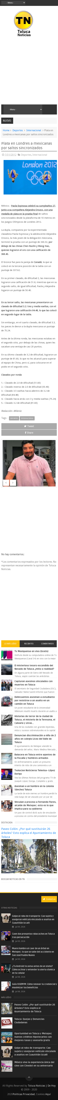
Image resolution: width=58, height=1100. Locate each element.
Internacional (33, 130)
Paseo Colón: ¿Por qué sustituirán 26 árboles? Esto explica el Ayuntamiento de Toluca (28, 833)
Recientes (29, 644)
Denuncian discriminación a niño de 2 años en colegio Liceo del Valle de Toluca (35, 739)
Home (6, 130)
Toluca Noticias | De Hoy (42, 1085)
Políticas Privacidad (24, 1094)
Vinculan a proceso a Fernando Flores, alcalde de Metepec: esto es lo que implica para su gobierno (35, 805)
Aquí (48, 1094)
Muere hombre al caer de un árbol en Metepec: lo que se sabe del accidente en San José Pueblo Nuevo (33, 952)
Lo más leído (10, 644)
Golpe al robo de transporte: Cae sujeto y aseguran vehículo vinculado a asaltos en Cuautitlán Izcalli (33, 919)
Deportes (18, 130)
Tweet (30, 426)
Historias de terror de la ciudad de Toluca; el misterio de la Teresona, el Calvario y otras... (35, 719)
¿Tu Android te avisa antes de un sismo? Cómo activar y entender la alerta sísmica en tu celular (33, 969)
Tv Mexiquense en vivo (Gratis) (31, 651)
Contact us (50, 899)
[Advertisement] (29, 71)
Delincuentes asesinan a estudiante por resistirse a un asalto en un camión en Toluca (35, 700)
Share (30, 432)
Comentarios (47, 644)
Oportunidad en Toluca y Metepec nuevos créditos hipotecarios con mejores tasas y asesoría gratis (33, 1037)
